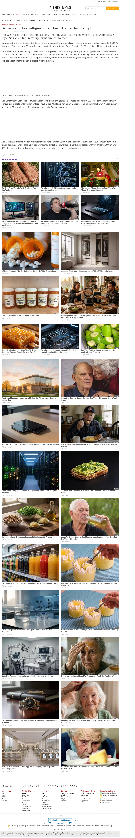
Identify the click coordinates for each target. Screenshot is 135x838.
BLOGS (94, 1)
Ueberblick (31, 20)
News (14, 826)
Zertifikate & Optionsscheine (46, 805)
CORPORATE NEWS (31, 17)
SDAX (3, 799)
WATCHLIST (116, 1)
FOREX (44, 795)
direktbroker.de (85, 799)
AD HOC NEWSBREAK (67, 793)
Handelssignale (46, 801)
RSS (110, 1)
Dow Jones (5, 801)
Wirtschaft (25, 795)
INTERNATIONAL (83, 15)
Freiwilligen (5, 24)
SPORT (39, 15)
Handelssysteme (47, 799)
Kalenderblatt (26, 810)
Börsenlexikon (9, 786)
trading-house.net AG (87, 793)
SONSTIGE (93, 15)
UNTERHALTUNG (47, 15)
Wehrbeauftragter (15, 24)
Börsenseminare (47, 808)
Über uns (80, 826)
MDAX (3, 795)
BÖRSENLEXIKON (102, 1)
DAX (3, 793)
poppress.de (84, 801)
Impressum (31, 826)
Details (85, 835)
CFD (43, 793)
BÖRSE (18, 15)
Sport (24, 799)
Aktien (44, 803)
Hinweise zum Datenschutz (65, 826)
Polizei (24, 805)
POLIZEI (74, 15)
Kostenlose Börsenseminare (86, 796)
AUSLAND (68, 15)
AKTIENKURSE (10, 15)
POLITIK (33, 15)
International (26, 808)
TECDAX (4, 797)
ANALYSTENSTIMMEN (20, 17)
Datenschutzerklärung (45, 826)
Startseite (19, 20)
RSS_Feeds (64, 799)
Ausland (24, 803)
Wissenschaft (26, 801)
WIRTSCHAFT (26, 15)
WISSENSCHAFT (59, 15)
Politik (24, 797)
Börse (25, 20)
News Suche (110, 8)
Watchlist (64, 795)
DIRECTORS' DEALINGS (42, 17)
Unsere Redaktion (92, 826)
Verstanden (92, 835)
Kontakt (63, 801)
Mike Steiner (105, 826)
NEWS (3, 15)
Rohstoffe (45, 797)
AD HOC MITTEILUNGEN (8, 17)
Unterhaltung (26, 806)
